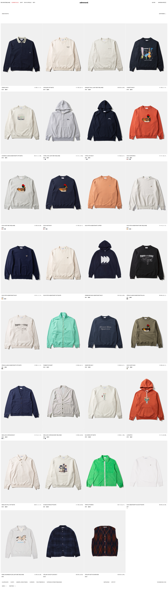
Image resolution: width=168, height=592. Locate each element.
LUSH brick (129, 435)
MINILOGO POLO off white (8, 504)
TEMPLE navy (5, 87)
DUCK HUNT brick (131, 155)
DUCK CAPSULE (27, 2)
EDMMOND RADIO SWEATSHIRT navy (94, 295)
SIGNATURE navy (89, 365)
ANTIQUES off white (48, 87)
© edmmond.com (161, 582)
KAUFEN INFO (5, 582)
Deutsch (11, 586)
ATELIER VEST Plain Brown (92, 574)
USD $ (3, 586)
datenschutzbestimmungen (54, 582)
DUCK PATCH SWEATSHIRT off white (52, 295)
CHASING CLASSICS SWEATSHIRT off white (12, 155)
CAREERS (32, 582)
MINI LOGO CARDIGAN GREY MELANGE (52, 435)
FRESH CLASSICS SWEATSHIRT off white (11, 365)
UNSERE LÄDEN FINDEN (22, 582)
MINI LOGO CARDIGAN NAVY (8, 435)
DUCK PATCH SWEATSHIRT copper (93, 225)
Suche (153, 2)
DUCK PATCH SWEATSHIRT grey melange (137, 225)
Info (34, 2)
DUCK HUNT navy (47, 225)
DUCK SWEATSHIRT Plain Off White (135, 504)
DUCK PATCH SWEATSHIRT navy (9, 295)
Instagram (106, 582)
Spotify (113, 582)
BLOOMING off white (90, 435)
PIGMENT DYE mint (47, 365)
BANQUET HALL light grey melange (94, 87)
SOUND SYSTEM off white (49, 504)
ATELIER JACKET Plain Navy (50, 574)
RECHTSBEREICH (40, 582)
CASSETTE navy (131, 87)
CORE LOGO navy (89, 155)
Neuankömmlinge (5, 2)
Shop (21, 2)
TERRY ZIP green (89, 504)
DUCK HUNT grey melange (8, 225)
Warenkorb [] (162, 2)
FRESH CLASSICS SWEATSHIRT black (136, 295)
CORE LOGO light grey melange (51, 155)
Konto (12, 582)
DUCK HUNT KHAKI (131, 365)
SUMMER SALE (15, 2)
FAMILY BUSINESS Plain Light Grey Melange (13, 574)
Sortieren (162, 13)
